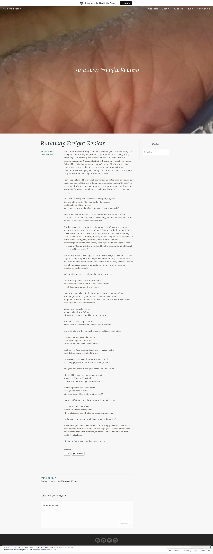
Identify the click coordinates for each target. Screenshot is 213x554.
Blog (190, 9)
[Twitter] (109, 539)
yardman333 (47, 154)
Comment (124, 523)
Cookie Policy (52, 550)
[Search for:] (155, 152)
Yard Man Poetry (12, 9)
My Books (178, 9)
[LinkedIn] (103, 539)
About (165, 9)
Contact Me (203, 9)
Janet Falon (73, 441)
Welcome (153, 9)
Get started (126, 3)
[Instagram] (115, 539)
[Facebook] (97, 539)
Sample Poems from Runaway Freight (60, 479)
